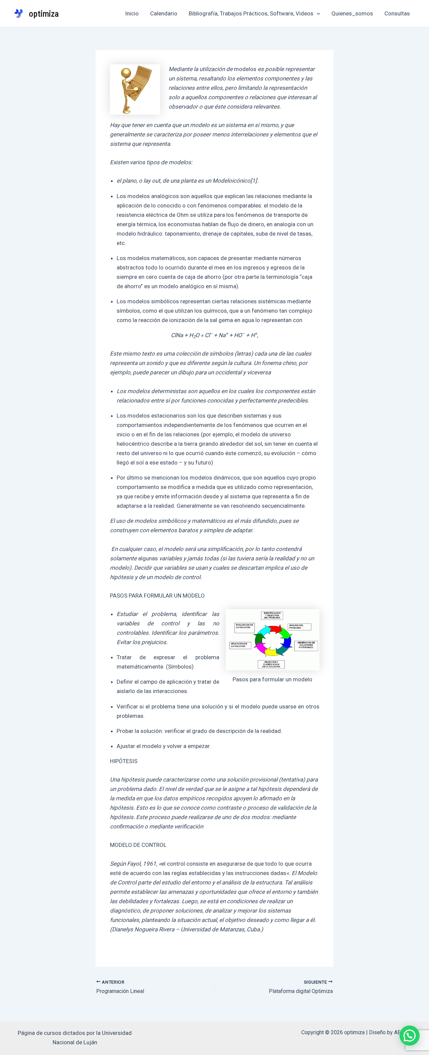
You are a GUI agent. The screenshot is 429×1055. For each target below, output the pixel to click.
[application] (316, 13)
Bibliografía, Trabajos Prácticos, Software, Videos (251, 13)
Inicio (132, 13)
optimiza (44, 13)
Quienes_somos (352, 13)
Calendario (163, 13)
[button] (410, 1036)
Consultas (397, 13)
